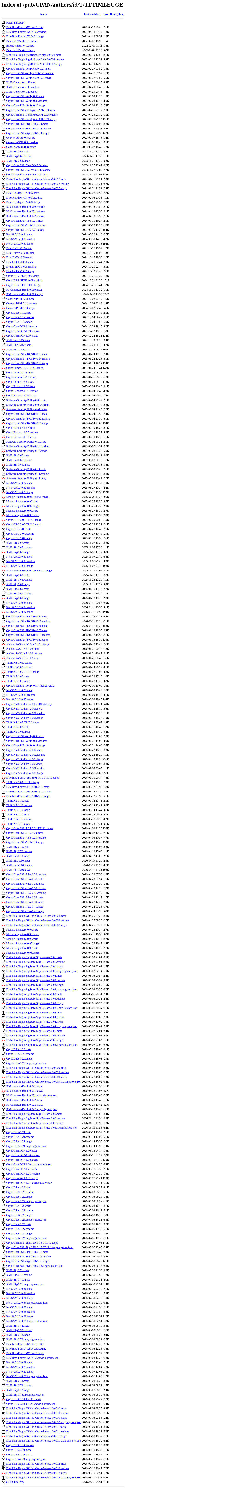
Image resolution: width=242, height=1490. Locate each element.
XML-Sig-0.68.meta (17, 575)
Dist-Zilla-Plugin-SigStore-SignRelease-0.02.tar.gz (34, 984)
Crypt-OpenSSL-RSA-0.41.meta (24, 906)
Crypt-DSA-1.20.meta (18, 1049)
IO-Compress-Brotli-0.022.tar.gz (24, 1104)
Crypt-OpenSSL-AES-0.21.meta (24, 220)
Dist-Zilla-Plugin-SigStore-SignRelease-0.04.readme (35, 1017)
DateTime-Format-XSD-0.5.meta (24, 1343)
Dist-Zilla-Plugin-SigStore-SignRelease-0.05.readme (35, 1035)
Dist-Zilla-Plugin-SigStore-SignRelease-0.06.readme (35, 1118)
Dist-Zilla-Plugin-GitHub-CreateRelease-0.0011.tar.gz (36, 1436)
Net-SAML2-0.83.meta (19, 556)
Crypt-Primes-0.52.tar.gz (20, 381)
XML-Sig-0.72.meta (17, 1325)
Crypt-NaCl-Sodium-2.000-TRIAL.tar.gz (29, 704)
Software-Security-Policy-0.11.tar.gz (26, 478)
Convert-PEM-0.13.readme (21, 303)
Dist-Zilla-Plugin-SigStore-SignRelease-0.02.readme (35, 980)
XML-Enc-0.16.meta (18, 860)
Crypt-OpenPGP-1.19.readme (23, 331)
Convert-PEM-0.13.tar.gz (20, 308)
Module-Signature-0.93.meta (22, 510)
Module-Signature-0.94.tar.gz (22, 934)
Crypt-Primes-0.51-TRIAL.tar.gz (24, 367)
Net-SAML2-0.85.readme (20, 694)
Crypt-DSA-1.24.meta (18, 1224)
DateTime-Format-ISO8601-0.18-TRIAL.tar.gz (32, 777)
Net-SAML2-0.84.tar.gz (19, 611)
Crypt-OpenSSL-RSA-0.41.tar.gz (25, 911)
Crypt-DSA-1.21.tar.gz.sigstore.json (26, 1146)
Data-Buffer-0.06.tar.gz (19, 257)
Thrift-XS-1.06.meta (17, 676)
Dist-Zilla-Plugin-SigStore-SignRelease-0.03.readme (35, 998)
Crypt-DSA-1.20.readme (20, 1053)
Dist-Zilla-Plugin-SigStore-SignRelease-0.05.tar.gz (34, 1040)
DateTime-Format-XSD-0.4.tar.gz (25, 36)
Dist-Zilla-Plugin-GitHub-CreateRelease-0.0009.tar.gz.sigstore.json (43, 1081)
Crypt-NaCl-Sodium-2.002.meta (24, 750)
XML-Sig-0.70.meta (17, 846)
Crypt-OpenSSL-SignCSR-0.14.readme (28, 128)
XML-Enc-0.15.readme (19, 344)
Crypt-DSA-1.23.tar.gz (19, 1215)
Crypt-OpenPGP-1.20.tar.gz (22, 1159)
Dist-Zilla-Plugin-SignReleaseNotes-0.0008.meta (33, 54)
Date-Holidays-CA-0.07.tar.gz (23, 202)
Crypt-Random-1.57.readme (22, 432)
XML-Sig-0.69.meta (17, 588)
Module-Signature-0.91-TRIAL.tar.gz (27, 496)
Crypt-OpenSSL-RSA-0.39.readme (26, 888)
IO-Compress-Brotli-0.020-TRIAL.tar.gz (29, 570)
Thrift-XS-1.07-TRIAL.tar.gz (22, 722)
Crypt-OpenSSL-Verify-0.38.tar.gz (25, 745)
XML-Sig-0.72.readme (19, 1330)
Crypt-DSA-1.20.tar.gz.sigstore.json (26, 1063)
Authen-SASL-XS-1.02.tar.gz (23, 657)
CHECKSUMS (15, 1482)
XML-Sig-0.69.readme (19, 593)
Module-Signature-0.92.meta (22, 501)
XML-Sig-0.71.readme (19, 1274)
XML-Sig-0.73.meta (17, 1380)
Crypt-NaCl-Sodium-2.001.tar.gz (24, 717)
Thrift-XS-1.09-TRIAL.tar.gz (22, 782)
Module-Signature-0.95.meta (22, 938)
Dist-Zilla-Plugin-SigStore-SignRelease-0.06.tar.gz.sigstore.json (41, 1127)
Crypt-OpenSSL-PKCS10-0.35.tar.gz (27, 423)
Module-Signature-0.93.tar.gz (22, 515)
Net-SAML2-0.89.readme (20, 1367)
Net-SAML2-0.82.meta (19, 483)
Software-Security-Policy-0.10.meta (26, 441)
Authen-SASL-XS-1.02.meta (22, 648)
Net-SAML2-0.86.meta (19, 1288)
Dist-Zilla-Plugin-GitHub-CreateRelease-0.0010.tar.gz (36, 1417)
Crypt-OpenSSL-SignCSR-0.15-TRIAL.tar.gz (32, 1242)
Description (117, 14)
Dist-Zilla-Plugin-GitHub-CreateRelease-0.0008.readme (37, 920)
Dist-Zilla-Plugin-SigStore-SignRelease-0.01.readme (35, 961)
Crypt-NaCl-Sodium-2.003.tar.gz (24, 773)
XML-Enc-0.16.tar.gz (18, 869)
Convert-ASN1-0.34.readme (22, 142)
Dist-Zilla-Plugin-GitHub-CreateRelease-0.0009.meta (36, 1067)
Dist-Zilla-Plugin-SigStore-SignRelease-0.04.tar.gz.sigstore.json (41, 1026)
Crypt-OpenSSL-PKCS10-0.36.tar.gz (27, 625)
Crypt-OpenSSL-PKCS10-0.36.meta (26, 616)
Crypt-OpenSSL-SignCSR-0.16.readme (28, 1256)
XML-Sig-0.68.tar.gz (18, 584)
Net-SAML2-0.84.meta (19, 602)
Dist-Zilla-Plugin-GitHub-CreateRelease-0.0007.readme (37, 183)
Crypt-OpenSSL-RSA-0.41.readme (26, 892)
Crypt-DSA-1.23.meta (18, 1205)
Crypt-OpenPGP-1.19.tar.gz (22, 335)
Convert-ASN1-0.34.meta (20, 137)
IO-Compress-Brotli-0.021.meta (24, 1086)
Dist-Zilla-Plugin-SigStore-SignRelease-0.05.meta (34, 1030)
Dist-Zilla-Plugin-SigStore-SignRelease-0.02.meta (34, 975)
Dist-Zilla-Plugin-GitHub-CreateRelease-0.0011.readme (37, 1431)
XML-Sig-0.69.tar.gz (18, 598)
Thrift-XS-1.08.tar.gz (18, 731)
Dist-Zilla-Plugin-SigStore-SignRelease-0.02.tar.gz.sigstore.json (41, 989)
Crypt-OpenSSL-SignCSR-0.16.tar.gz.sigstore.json (34, 1265)
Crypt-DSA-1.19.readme (20, 317)
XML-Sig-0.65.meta (17, 151)
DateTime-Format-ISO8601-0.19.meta (27, 786)
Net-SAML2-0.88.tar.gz (19, 1316)
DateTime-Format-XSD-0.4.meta (24, 27)
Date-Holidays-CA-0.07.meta (22, 192)
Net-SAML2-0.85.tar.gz (19, 699)
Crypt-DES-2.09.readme (20, 1445)
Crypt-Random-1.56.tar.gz (21, 395)
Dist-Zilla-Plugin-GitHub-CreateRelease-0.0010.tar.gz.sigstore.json (43, 1422)
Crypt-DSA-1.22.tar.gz (19, 1196)
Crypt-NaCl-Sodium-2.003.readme (25, 768)
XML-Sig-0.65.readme (19, 156)
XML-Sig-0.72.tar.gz (18, 1334)
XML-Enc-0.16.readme (19, 865)
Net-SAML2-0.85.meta (19, 690)
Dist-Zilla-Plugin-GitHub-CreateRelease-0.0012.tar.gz (36, 1472)
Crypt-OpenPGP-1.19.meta (21, 326)
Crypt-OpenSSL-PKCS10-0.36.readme (28, 621)
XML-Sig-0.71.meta (17, 1270)
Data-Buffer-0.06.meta (19, 248)
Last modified (92, 14)
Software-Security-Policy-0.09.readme (27, 404)
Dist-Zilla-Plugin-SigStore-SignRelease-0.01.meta (34, 957)
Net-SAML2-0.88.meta (19, 1307)
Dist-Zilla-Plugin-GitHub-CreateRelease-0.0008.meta (36, 915)
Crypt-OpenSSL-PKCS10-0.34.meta (26, 354)
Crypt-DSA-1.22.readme (20, 1192)
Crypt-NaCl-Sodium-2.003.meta (24, 763)
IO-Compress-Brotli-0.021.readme (25, 211)
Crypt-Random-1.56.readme (22, 390)
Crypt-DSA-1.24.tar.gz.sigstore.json (26, 1238)
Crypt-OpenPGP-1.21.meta (21, 1169)
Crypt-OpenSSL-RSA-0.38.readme (26, 874)
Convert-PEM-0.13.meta (20, 298)
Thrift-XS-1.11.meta (17, 814)
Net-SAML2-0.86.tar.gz (19, 1297)
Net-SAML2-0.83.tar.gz (19, 565)
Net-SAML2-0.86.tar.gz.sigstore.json (27, 1302)
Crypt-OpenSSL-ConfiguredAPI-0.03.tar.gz (30, 119)
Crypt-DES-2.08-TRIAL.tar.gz (23, 1399)
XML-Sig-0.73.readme (19, 1385)
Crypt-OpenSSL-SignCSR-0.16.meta (27, 1251)
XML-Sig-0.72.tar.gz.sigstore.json (25, 1339)
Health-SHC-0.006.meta (19, 262)
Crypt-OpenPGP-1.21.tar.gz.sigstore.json (29, 1182)
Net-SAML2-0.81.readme (20, 238)
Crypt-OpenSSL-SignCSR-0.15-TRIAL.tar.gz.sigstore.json (39, 1247)
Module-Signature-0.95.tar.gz (22, 943)
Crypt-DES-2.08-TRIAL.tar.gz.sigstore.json (30, 1403)
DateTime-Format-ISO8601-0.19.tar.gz (28, 796)
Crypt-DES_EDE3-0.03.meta (22, 275)
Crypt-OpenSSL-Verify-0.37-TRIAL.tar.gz (30, 685)
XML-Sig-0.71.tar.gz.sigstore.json (25, 1284)
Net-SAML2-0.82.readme (20, 487)
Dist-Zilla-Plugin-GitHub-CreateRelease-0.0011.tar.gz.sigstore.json (43, 1440)
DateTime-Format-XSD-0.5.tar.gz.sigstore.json (32, 1357)
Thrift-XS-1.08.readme (19, 667)
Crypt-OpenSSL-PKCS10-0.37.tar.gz (27, 639)
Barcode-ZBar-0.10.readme (21, 41)
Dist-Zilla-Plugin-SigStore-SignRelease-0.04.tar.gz (34, 1021)
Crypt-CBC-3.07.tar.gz (19, 538)
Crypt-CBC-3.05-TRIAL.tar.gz (23, 519)
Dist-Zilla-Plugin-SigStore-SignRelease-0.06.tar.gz (34, 1122)
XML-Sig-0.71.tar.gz (18, 1279)
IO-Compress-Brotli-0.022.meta (24, 1099)
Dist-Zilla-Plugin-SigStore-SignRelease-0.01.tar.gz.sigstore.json (41, 971)
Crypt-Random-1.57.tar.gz (21, 436)
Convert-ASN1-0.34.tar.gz (21, 146)
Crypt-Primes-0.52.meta (19, 372)
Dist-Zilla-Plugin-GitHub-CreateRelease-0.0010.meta (36, 1408)
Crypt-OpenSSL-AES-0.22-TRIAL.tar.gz (29, 828)
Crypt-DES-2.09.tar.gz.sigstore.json (26, 1459)
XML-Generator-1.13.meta (21, 82)
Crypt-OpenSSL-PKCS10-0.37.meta (26, 630)
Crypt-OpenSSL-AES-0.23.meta (24, 832)
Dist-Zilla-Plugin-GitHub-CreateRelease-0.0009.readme (37, 1072)
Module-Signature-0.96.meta (22, 948)
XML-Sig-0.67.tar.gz (18, 552)
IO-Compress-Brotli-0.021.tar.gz (24, 1090)
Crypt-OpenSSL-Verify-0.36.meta (25, 96)
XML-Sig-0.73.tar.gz (18, 1390)
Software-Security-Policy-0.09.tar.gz (26, 409)
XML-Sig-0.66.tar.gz (18, 464)
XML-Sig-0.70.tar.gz (18, 855)
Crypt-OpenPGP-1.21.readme (23, 1173)
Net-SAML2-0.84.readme (20, 607)
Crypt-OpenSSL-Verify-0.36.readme (26, 100)
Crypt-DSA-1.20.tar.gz (19, 1058)
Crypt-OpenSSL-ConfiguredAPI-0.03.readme (32, 114)
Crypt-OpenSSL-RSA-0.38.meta (24, 878)
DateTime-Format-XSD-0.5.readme (26, 1348)
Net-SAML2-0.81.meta (19, 234)
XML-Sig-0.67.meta (17, 542)
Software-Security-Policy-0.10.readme (27, 446)
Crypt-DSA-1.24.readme (20, 1228)
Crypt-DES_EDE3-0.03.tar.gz (23, 285)
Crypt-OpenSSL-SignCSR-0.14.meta (27, 123)
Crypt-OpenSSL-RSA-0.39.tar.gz (25, 901)
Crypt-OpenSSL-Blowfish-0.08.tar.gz (27, 174)
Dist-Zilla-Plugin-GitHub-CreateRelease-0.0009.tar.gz (36, 1076)
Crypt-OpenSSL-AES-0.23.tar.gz (25, 842)
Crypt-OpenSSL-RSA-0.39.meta (24, 897)
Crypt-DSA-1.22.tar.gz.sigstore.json (26, 1201)
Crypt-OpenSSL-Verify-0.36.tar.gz (25, 105)
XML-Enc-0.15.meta (18, 340)
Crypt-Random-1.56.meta (20, 386)
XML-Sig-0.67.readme (19, 547)
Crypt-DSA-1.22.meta (18, 1187)
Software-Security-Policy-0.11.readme (27, 473)
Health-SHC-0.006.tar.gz (20, 271)
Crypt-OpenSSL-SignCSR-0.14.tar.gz (27, 133)
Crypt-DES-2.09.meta (18, 1449)
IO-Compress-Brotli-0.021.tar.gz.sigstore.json (31, 1095)
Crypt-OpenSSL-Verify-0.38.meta (25, 736)
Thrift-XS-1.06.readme (19, 662)
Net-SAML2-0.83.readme (20, 561)
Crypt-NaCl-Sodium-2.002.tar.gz (24, 759)
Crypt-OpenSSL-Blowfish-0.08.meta (27, 165)
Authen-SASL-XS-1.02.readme (24, 653)
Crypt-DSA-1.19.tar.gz (19, 321)
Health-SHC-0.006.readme (21, 266)
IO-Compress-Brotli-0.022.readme (25, 215)
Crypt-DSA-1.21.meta (18, 1132)
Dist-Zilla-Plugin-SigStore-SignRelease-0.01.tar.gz (34, 966)
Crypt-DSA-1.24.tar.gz (19, 1233)
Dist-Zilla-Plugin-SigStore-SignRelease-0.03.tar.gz (34, 1003)
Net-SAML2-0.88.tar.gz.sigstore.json (27, 1320)
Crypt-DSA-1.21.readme (20, 1136)
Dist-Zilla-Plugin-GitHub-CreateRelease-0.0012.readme (37, 1468)
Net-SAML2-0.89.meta (19, 1362)
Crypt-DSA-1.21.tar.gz (19, 1141)
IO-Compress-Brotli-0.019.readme (25, 206)
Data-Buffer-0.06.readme (20, 252)
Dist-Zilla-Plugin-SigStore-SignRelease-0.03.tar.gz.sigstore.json (41, 1007)
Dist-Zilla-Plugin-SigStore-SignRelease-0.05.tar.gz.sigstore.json (41, 1044)
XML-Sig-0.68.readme (19, 579)
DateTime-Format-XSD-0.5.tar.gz (25, 1353)
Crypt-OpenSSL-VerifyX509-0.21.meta (28, 68)
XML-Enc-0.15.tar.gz (18, 349)
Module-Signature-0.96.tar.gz (22, 952)
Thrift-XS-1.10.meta (17, 800)
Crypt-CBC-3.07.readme (20, 533)
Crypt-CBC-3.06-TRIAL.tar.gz (23, 524)
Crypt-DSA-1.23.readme (20, 1210)
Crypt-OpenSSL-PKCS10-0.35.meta (26, 413)
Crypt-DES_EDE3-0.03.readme (24, 280)
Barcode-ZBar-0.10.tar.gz (20, 50)
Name (43, 14)
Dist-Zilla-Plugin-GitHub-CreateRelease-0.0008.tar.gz (36, 925)
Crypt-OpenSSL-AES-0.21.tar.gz (25, 229)
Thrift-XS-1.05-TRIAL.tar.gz (22, 671)
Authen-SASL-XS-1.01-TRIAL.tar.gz (27, 644)
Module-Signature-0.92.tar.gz (22, 506)
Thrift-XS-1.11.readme (19, 819)
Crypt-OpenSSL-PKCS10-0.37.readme (28, 634)
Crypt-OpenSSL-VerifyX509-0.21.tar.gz (28, 77)
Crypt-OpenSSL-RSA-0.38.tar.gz (25, 883)
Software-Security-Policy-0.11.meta (26, 469)
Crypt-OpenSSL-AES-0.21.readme (26, 225)
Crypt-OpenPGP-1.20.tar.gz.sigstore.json (29, 1164)
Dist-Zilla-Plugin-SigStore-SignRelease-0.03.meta (34, 994)
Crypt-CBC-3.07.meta (18, 529)
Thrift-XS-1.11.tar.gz (18, 823)
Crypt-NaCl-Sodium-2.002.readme (25, 754)
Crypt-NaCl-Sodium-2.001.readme (25, 713)
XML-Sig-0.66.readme (19, 459)
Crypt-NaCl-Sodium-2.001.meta (24, 708)
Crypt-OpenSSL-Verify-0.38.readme (26, 740)
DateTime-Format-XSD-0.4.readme (26, 31)
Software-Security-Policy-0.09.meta (26, 400)
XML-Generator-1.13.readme (22, 87)
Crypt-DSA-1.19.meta (18, 312)
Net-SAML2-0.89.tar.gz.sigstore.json (27, 1376)
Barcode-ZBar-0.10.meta (20, 45)
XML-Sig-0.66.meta (17, 455)
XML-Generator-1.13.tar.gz (21, 91)
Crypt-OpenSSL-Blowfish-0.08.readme (28, 169)
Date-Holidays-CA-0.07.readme (24, 197)
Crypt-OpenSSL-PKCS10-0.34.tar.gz (27, 363)
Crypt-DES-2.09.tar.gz (19, 1454)
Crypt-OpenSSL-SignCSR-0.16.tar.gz (27, 1261)
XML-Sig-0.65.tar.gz (18, 160)
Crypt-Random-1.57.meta (20, 427)
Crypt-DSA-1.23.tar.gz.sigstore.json (26, 1219)
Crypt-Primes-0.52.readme (21, 377)
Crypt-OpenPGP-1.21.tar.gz (22, 1178)
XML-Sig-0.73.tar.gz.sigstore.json (25, 1394)
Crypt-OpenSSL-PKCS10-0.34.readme (28, 358)
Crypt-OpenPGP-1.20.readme (23, 1155)
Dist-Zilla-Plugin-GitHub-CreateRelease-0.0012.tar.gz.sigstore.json (43, 1477)
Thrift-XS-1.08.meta (17, 727)
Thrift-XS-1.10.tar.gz (18, 809)
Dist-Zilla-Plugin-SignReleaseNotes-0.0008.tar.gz (34, 64)
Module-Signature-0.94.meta (22, 929)
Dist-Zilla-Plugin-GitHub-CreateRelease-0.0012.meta (36, 1463)
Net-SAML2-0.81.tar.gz (19, 243)
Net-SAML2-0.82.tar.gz (19, 492)
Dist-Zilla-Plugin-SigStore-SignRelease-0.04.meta (34, 1012)
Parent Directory (15, 22)
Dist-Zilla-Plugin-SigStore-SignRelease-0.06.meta (34, 1113)
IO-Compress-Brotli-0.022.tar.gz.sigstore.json (31, 1109)
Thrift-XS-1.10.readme (19, 805)
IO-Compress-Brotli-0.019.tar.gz (24, 294)
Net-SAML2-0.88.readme (20, 1311)
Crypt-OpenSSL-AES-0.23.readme (26, 837)
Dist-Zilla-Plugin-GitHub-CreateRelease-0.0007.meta (36, 179)
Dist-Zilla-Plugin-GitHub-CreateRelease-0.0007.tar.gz (36, 188)
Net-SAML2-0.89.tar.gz (19, 1371)
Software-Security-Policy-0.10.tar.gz (26, 450)
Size (106, 14)
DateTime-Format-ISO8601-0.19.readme (29, 791)
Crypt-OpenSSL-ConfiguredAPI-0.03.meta (30, 110)
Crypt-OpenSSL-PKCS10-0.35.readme (28, 418)
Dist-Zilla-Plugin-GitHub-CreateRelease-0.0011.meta (36, 1426)
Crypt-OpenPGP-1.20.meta (21, 1150)
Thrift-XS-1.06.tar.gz (18, 680)
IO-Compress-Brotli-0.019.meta (24, 289)
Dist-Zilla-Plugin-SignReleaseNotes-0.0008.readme (35, 59)
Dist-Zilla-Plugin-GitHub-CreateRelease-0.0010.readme (37, 1413)
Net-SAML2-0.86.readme (20, 1293)
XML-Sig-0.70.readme (19, 851)
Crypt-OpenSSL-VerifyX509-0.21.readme (30, 73)
